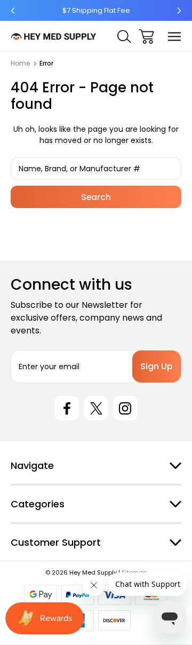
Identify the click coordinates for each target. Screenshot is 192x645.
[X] (96, 408)
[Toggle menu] (174, 36)
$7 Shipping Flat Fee (96, 10)
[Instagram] (125, 408)
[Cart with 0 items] (146, 36)
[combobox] (96, 168)
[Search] (124, 36)
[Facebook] (66, 408)
